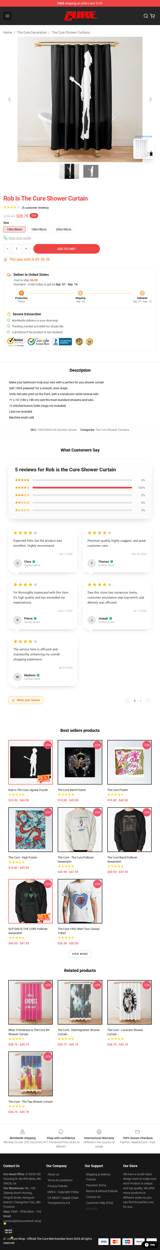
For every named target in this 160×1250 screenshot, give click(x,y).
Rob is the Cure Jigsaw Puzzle (28, 790)
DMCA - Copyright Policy (63, 1192)
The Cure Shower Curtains (71, 32)
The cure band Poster (72, 790)
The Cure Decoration (32, 32)
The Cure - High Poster (22, 857)
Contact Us (93, 1197)
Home (7, 32)
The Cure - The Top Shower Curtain (30, 1101)
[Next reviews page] (148, 701)
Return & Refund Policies (102, 1191)
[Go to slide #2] (91, 171)
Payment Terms (96, 1185)
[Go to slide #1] (69, 171)
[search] (145, 15)
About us (53, 1174)
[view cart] (152, 15)
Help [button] (152, 1244)
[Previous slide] (9, 99)
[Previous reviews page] (127, 701)
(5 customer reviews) (35, 207)
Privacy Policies (58, 1186)
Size (6, 222)
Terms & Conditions (60, 1180)
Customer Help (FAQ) (99, 1202)
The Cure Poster (117, 790)
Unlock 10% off (8, 1231)
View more (80, 953)
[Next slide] (150, 99)
